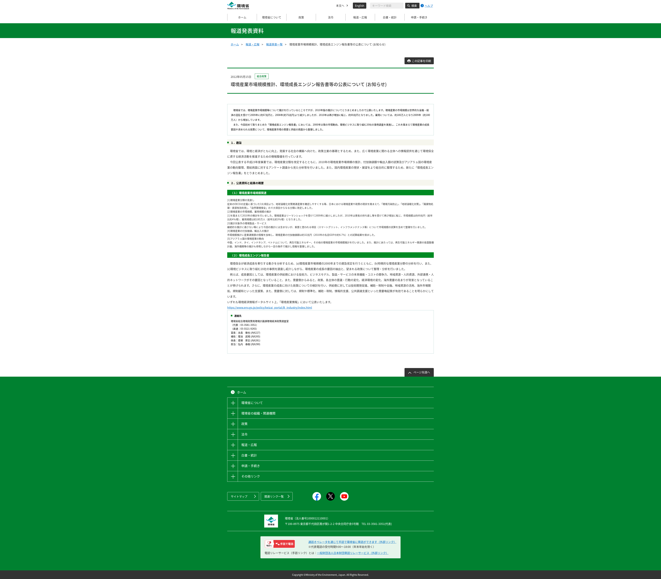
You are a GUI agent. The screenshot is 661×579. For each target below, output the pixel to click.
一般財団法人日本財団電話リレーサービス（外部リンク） (353, 553)
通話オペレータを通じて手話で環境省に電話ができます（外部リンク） (352, 542)
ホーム (242, 17)
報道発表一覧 (274, 44)
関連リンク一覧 (274, 496)
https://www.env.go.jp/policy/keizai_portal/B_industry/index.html (269, 307)
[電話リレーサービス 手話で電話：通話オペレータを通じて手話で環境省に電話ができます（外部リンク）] (280, 544)
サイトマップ (239, 496)
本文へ (340, 5)
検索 (414, 5)
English (359, 5)
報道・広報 (252, 44)
